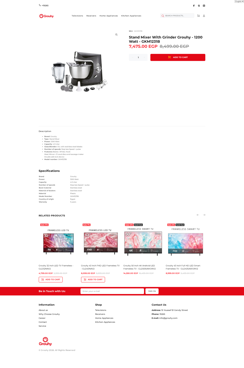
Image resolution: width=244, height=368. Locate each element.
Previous (198, 215)
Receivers (100, 314)
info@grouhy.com (168, 318)
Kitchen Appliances (105, 322)
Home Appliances (104, 318)
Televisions (100, 310)
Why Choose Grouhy (49, 314)
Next (204, 215)
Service (42, 326)
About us (43, 310)
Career (42, 318)
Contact (43, 322)
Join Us (152, 291)
